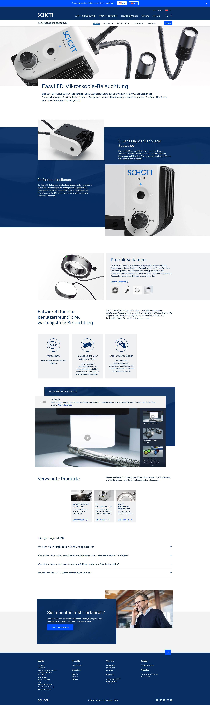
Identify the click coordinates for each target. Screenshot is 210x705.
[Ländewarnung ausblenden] (206, 3)
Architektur (41, 665)
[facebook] (157, 700)
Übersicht (96, 23)
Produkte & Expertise (108, 16)
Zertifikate (109, 670)
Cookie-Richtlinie (64, 405)
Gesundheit (41, 675)
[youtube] (171, 700)
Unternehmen (110, 665)
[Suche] (166, 15)
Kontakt (168, 23)
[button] (105, 547)
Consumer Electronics (45, 672)
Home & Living (42, 677)
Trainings (75, 679)
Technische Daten (123, 23)
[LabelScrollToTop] (168, 652)
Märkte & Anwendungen (85, 16)
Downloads (151, 23)
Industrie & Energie (44, 679)
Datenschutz (109, 700)
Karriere (145, 16)
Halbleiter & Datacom (44, 689)
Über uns (156, 16)
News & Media (157, 10)
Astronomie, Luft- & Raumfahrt (47, 670)
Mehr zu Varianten (118, 282)
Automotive (41, 667)
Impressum (99, 700)
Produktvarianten (138, 23)
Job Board (109, 684)
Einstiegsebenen (111, 681)
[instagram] (161, 700)
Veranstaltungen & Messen (149, 674)
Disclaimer (90, 700)
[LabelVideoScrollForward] (153, 464)
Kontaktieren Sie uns (60, 627)
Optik (39, 682)
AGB (116, 700)
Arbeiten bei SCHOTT (113, 679)
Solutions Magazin (129, 16)
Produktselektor (77, 665)
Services (75, 676)
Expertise (75, 674)
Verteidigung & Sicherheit (46, 687)
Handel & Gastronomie (45, 684)
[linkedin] (164, 700)
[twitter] (168, 700)
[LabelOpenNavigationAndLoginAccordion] (171, 15)
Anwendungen (108, 23)
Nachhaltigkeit (111, 667)
